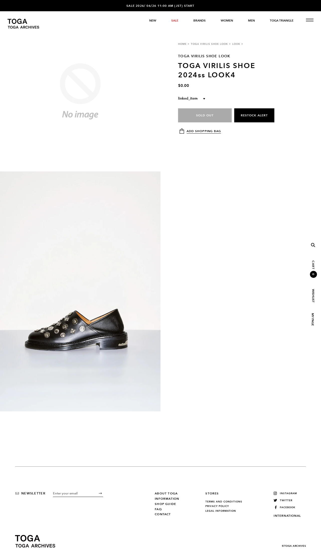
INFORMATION (167, 498)
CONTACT (163, 514)
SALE (174, 20)
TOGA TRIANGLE (281, 20)
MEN (251, 20)
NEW (152, 20)
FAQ (158, 509)
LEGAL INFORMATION (220, 510)
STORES (212, 493)
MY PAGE (312, 319)
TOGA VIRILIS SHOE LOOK (209, 44)
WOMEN (227, 20)
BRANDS (199, 20)
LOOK (236, 44)
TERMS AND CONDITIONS (223, 501)
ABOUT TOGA (166, 493)
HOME (182, 44)
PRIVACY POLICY (217, 506)
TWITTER (286, 500)
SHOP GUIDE (165, 504)
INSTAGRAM (288, 493)
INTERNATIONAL (287, 515)
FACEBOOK (287, 507)
